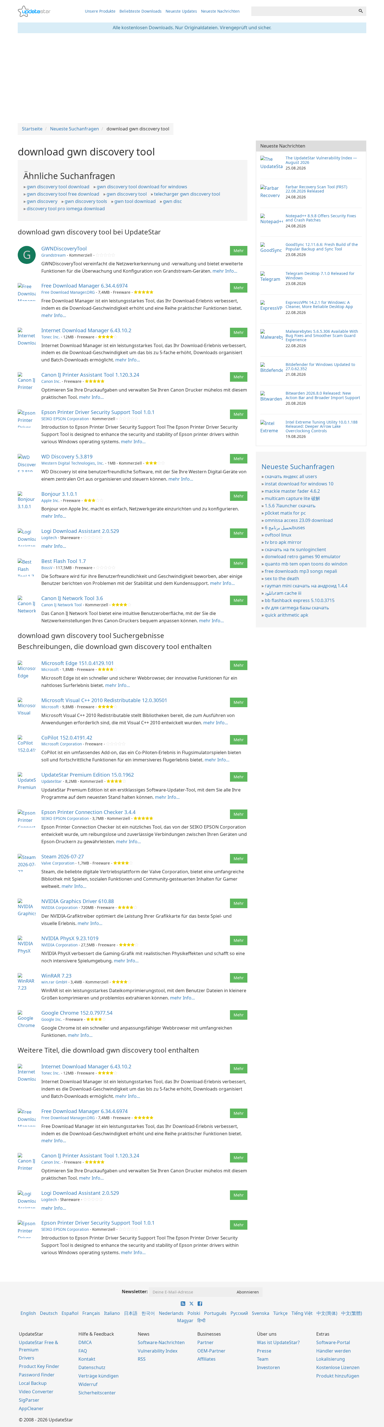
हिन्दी (201, 1320)
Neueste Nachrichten (220, 11)
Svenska (260, 1313)
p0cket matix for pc (285, 513)
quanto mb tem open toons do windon (306, 564)
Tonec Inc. (50, 337)
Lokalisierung (330, 1359)
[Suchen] (360, 11)
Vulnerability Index (157, 1351)
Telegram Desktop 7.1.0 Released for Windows (320, 275)
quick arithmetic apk (286, 615)
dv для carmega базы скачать (297, 608)
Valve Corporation (57, 863)
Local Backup (33, 1383)
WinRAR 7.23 (56, 975)
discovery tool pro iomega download (66, 208)
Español (70, 1313)
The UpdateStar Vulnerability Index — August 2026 (321, 160)
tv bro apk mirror (283, 542)
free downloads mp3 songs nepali (301, 571)
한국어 (148, 1313)
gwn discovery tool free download (63, 194)
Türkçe (280, 1313)
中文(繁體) (351, 1313)
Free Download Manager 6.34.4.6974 (84, 285)
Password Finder (37, 1375)
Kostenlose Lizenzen (338, 1367)
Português (215, 1313)
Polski (194, 1313)
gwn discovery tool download (58, 187)
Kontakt (86, 1359)
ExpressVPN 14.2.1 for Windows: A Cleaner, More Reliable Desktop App (319, 304)
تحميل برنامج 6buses (285, 527)
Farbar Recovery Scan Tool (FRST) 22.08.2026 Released (316, 189)
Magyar (185, 1320)
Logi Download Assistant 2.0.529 (80, 531)
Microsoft (50, 669)
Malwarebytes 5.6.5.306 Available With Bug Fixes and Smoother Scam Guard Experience (322, 336)
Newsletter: (135, 1291)
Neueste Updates (181, 11)
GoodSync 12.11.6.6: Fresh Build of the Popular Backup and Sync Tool (322, 246)
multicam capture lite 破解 (292, 498)
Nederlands (171, 1313)
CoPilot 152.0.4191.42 (66, 737)
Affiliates (206, 1359)
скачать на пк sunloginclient (295, 549)
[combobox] (303, 11)
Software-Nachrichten (161, 1342)
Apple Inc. (50, 500)
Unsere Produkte (100, 11)
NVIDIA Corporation (59, 907)
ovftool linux (278, 535)
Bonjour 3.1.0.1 (59, 493)
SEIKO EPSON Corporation (65, 418)
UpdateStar (51, 781)
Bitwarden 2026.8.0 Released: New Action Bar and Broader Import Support (323, 395)
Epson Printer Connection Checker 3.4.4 (88, 812)
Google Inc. (51, 1019)
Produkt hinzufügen (337, 1376)
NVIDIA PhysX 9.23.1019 (69, 938)
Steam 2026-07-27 (62, 856)
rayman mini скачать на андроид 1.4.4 (306, 586)
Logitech (49, 537)
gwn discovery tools (86, 201)
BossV (46, 567)
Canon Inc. (51, 381)
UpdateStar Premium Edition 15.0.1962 (87, 774)
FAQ (82, 1351)
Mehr (239, 250)
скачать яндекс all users (291, 476)
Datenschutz (91, 1367)
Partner (205, 1342)
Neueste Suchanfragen (298, 466)
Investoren (268, 1367)
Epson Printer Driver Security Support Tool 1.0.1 (98, 412)
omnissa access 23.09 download (299, 520)
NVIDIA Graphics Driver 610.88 (77, 901)
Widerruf (88, 1384)
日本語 (130, 1313)
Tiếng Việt (302, 1313)
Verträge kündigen (98, 1376)
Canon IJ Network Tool (61, 604)
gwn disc (172, 201)
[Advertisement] (192, 78)
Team (262, 1359)
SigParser (29, 1400)
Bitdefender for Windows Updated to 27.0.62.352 (320, 366)
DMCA (85, 1342)
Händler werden (333, 1351)
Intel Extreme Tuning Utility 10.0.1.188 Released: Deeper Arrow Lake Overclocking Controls (322, 426)
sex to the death (282, 578)
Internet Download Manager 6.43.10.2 (86, 330)
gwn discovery (42, 201)
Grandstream (53, 255)
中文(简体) (327, 1313)
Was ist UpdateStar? (278, 1342)
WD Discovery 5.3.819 (66, 456)
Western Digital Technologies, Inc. (72, 463)
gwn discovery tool (127, 194)
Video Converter (36, 1391)
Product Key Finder (39, 1366)
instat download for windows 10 (299, 484)
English (28, 1313)
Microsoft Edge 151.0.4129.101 (77, 663)
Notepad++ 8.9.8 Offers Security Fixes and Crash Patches (321, 218)
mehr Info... (225, 271)
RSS (142, 1359)
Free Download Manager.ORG (68, 292)
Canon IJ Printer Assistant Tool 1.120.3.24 (90, 374)
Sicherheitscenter (97, 1393)
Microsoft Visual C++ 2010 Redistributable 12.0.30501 (104, 700)
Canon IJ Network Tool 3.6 (72, 598)
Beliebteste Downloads (140, 11)
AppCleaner (31, 1408)
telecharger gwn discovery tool (187, 194)
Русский (239, 1313)
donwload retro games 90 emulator (303, 556)
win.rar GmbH (54, 982)
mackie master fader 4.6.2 (292, 491)
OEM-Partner (211, 1351)
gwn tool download (135, 201)
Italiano (112, 1313)
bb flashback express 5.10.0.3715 (300, 600)
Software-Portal (333, 1342)
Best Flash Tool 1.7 (63, 561)
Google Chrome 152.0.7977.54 (76, 1012)
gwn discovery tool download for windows (142, 187)
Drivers (26, 1358)
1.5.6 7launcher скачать (290, 506)
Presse (264, 1351)
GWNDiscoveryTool (64, 248)
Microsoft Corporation (61, 744)
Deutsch (49, 1313)
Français (91, 1313)
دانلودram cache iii (283, 593)
